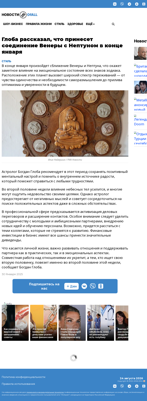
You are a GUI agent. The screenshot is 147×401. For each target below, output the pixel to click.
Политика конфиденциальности (23, 377)
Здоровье (75, 24)
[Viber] (122, 4)
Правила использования (18, 384)
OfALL (19, 15)
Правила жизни (39, 24)
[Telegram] (129, 4)
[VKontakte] (114, 4)
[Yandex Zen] (136, 4)
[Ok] (143, 4)
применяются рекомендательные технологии (45, 392)
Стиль (59, 24)
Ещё (89, 24)
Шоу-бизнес (13, 24)
